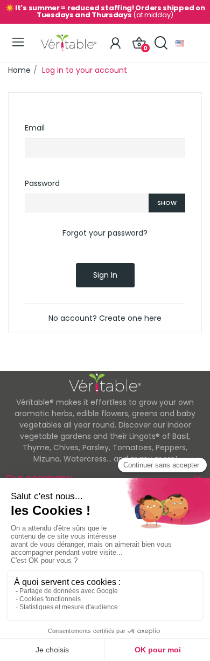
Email (35, 127)
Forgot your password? (105, 233)
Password (42, 183)
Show (167, 202)
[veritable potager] (68, 43)
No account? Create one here (105, 318)
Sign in (105, 275)
